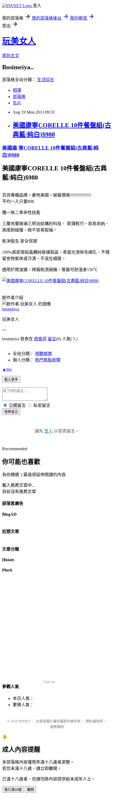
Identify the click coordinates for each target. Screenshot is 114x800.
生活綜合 (45, 79)
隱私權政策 (94, 721)
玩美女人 (19, 41)
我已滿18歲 (13, 790)
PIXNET (25, 721)
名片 (17, 103)
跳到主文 (10, 55)
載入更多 (11, 380)
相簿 (17, 90)
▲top (7, 369)
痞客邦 (40, 339)
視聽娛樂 (43, 353)
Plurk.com (49, 681)
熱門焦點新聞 (47, 360)
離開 (30, 790)
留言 (52, 339)
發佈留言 (11, 412)
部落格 (19, 96)
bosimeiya (10, 309)
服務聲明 (57, 727)
